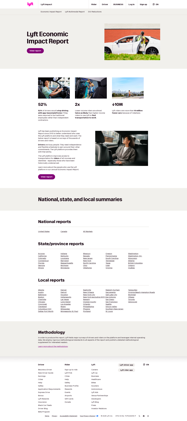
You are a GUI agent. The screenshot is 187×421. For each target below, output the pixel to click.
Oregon (109, 253)
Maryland (65, 261)
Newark (86, 299)
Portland (87, 311)
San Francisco (112, 302)
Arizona (41, 253)
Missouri (86, 253)
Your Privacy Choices (87, 416)
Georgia (41, 265)
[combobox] (155, 4)
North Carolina (89, 263)
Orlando (86, 304)
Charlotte (42, 299)
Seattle (108, 304)
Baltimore (42, 295)
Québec (131, 268)
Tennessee (110, 261)
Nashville (87, 290)
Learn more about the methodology (53, 346)
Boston (41, 297)
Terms (47, 416)
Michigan (64, 265)
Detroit (64, 292)
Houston (64, 295)
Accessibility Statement (68, 416)
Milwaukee (65, 309)
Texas (108, 263)
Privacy (54, 416)
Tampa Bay (132, 290)
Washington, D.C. (135, 256)
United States (44, 231)
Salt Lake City (111, 295)
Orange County (89, 302)
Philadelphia (88, 306)
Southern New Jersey (114, 309)
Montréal (132, 295)
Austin (41, 292)
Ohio (85, 265)
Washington (133, 253)
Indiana (64, 253)
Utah (108, 265)
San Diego (110, 299)
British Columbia (135, 263)
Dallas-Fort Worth (45, 311)
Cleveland (42, 306)
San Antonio (111, 297)
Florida (41, 263)
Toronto (131, 299)
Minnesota (65, 268)
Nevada (86, 256)
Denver (64, 290)
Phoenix (86, 309)
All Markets (88, 231)
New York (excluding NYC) (94, 297)
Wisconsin (132, 258)
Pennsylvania (111, 256)
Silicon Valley (111, 306)
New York (87, 261)
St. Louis (109, 311)
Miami (63, 306)
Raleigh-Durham (113, 290)
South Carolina (112, 258)
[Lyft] (30, 4)
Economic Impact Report (51, 12)
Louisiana (65, 258)
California (42, 256)
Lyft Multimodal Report (75, 12)
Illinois (41, 268)
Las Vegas (65, 299)
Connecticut (43, 261)
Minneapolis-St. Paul (69, 311)
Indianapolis (66, 297)
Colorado (42, 258)
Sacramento (111, 292)
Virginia (109, 268)
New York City (89, 295)
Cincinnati (42, 304)
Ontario (131, 265)
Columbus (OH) (44, 309)
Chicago (41, 302)
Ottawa (131, 297)
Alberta (131, 261)
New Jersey (88, 258)
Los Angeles (66, 304)
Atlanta (41, 290)
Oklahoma (87, 268)
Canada (64, 231)
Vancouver (132, 302)
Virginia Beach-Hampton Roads (141, 292)
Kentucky (65, 256)
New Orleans (88, 292)
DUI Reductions (95, 12)
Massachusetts (67, 263)
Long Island (65, 302)
